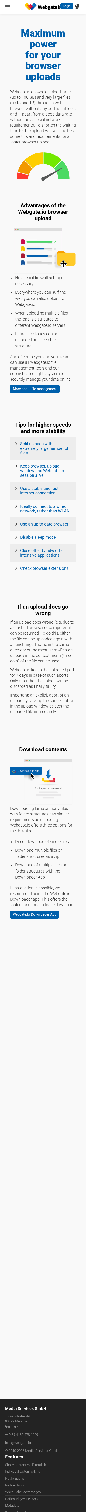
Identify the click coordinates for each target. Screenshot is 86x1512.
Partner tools (14, 1486)
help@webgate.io (18, 1443)
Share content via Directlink (25, 1466)
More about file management (38, 399)
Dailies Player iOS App (21, 1500)
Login (66, 7)
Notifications (14, 1479)
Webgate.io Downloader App (38, 930)
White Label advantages (23, 1493)
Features (14, 1457)
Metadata (12, 1506)
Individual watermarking (22, 1472)
